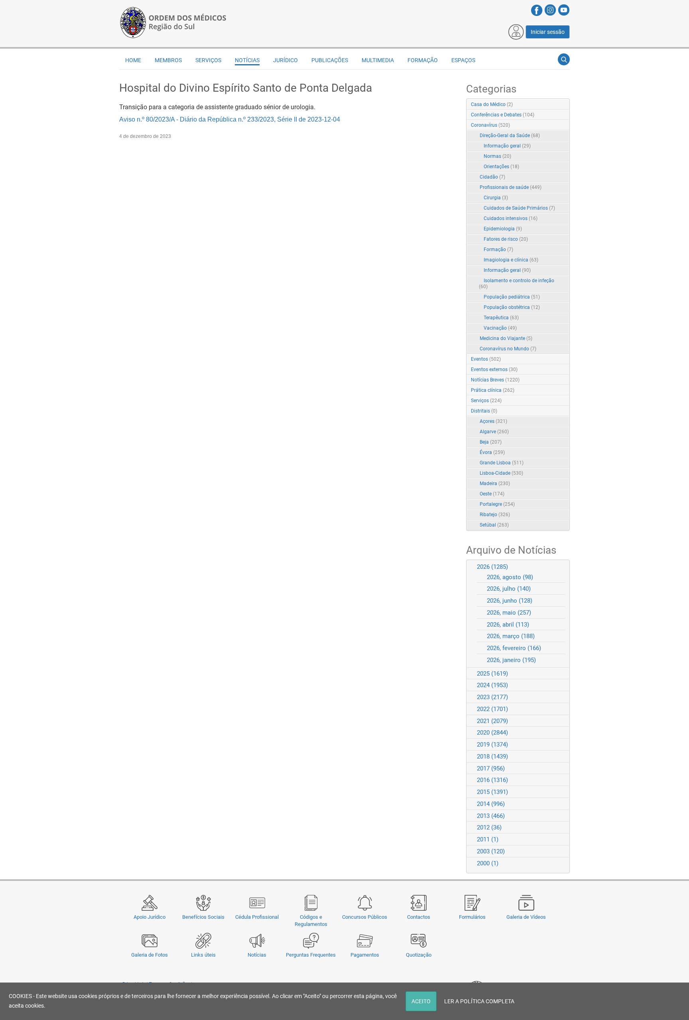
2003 (491, 851)
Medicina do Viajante (506, 338)
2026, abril (508, 624)
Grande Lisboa (502, 463)
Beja (491, 442)
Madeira (495, 483)
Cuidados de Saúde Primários (519, 208)
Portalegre (497, 504)
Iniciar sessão (548, 32)
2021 (492, 721)
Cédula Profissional (257, 917)
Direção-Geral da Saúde (510, 135)
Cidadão (492, 177)
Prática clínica (492, 390)
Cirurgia (496, 197)
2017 (491, 768)
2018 (492, 756)
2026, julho (509, 588)
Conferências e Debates (502, 115)
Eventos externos (494, 369)
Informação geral (507, 146)
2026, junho (509, 600)
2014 (491, 804)
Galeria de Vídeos (526, 917)
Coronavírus (490, 125)
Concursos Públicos (364, 917)
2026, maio (509, 612)
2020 (492, 732)
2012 (489, 827)
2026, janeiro (511, 660)
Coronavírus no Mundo (508, 349)
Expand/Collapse (555, 125)
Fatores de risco (506, 239)
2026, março (511, 636)
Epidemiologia (503, 229)
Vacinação (500, 328)
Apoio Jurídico (149, 917)
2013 (491, 816)
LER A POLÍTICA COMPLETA (479, 1001)
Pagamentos (364, 955)
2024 (492, 685)
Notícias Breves (495, 380)
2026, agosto (510, 577)
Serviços (486, 400)
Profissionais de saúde (510, 187)
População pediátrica (512, 297)
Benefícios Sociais (203, 917)
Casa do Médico (492, 104)
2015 (492, 792)
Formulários (472, 917)
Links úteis (203, 955)
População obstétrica (512, 307)
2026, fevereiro (514, 648)
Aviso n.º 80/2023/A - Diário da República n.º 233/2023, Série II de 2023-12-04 (229, 119)
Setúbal (494, 525)
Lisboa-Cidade (501, 473)
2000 (487, 863)
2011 (487, 839)
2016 (492, 780)
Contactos (418, 917)
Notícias (257, 955)
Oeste (492, 494)
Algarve (494, 431)
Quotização (418, 955)
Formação (498, 249)
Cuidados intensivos (510, 218)
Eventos (486, 359)
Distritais (484, 411)
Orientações (501, 166)
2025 (492, 673)
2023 (492, 697)
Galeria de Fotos (149, 955)
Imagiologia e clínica (511, 260)
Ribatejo (495, 514)
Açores (493, 421)
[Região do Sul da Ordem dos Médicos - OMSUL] (173, 21)
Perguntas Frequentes (311, 955)
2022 (492, 709)
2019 (492, 744)
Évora (492, 452)
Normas (497, 156)
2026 (492, 566)
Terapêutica (501, 317)
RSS (564, 104)
